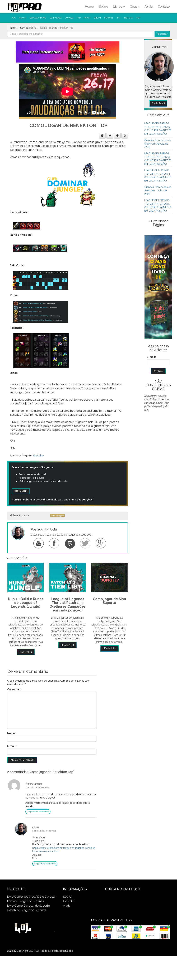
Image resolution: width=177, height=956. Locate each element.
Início (13, 27)
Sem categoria (28, 27)
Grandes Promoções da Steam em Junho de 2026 (157, 190)
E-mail (11, 746)
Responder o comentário (38, 811)
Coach (134, 6)
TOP (138, 18)
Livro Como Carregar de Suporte (28, 905)
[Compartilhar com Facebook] (102, 135)
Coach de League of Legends (26, 910)
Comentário (14, 689)
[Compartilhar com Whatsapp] (124, 135)
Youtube (38, 455)
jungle (69, 18)
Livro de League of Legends (25, 901)
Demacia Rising (38, 18)
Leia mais (25, 652)
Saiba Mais (158, 103)
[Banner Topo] (67, 51)
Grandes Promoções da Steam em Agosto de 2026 (157, 144)
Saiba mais (20, 491)
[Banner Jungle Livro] (158, 287)
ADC (14, 18)
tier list (128, 18)
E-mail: (151, 357)
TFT (118, 18)
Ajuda (149, 6)
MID (79, 18)
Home (89, 6)
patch (87, 18)
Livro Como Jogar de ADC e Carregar (31, 896)
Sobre (103, 6)
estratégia (56, 18)
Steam (97, 18)
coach (22, 18)
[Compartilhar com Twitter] (109, 135)
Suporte (108, 18)
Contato (164, 6)
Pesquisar (162, 33)
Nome (11, 733)
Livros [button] (118, 6)
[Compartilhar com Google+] (117, 135)
